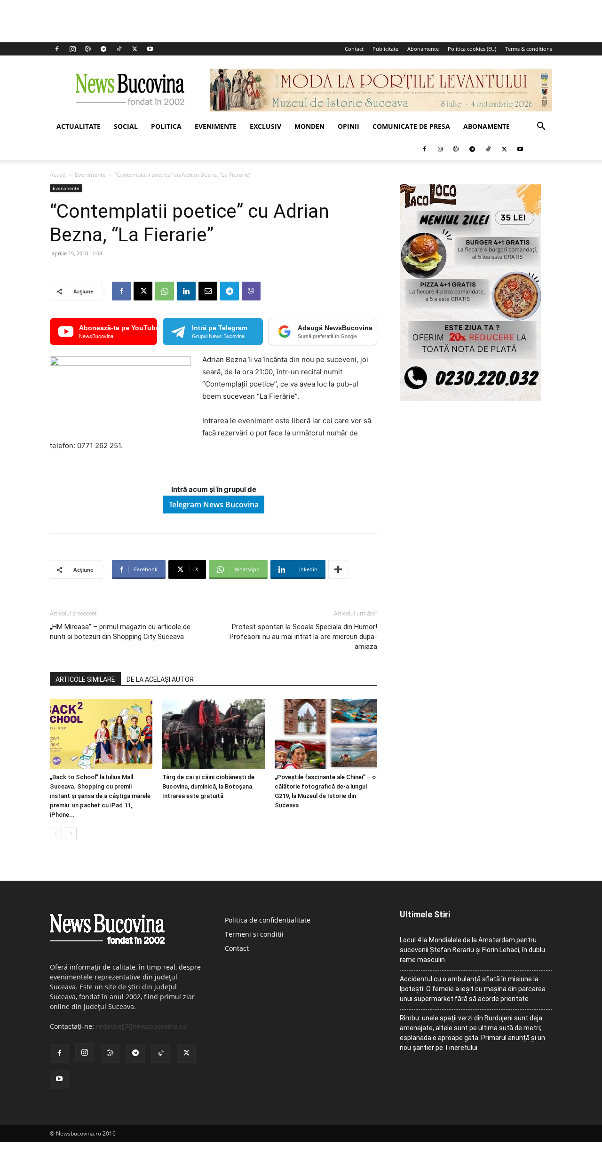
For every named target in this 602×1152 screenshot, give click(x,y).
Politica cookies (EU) (472, 48)
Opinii (348, 126)
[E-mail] (207, 291)
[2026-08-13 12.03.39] (470, 398)
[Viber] (251, 291)
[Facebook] (57, 48)
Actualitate (78, 126)
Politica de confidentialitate (267, 919)
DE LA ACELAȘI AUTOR (160, 679)
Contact (354, 48)
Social (126, 126)
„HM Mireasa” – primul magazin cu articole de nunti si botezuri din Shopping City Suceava (120, 632)
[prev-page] (56, 833)
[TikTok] (119, 48)
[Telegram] (103, 48)
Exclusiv (265, 126)
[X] (134, 48)
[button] (541, 127)
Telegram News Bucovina (214, 504)
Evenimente (216, 126)
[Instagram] (72, 48)
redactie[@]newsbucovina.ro (141, 1026)
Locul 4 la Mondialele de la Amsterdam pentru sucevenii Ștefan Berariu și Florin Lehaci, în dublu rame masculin (472, 949)
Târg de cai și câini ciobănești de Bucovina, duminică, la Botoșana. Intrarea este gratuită (208, 786)
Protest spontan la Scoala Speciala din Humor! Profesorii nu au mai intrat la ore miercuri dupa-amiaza (303, 637)
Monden (309, 126)
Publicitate (385, 48)
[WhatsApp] (164, 291)
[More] (338, 569)
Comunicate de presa (411, 126)
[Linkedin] (186, 291)
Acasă (58, 175)
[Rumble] (88, 48)
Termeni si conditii (254, 934)
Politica (166, 126)
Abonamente (423, 48)
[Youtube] (150, 48)
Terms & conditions (528, 48)
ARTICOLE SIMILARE (85, 679)
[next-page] (71, 833)
